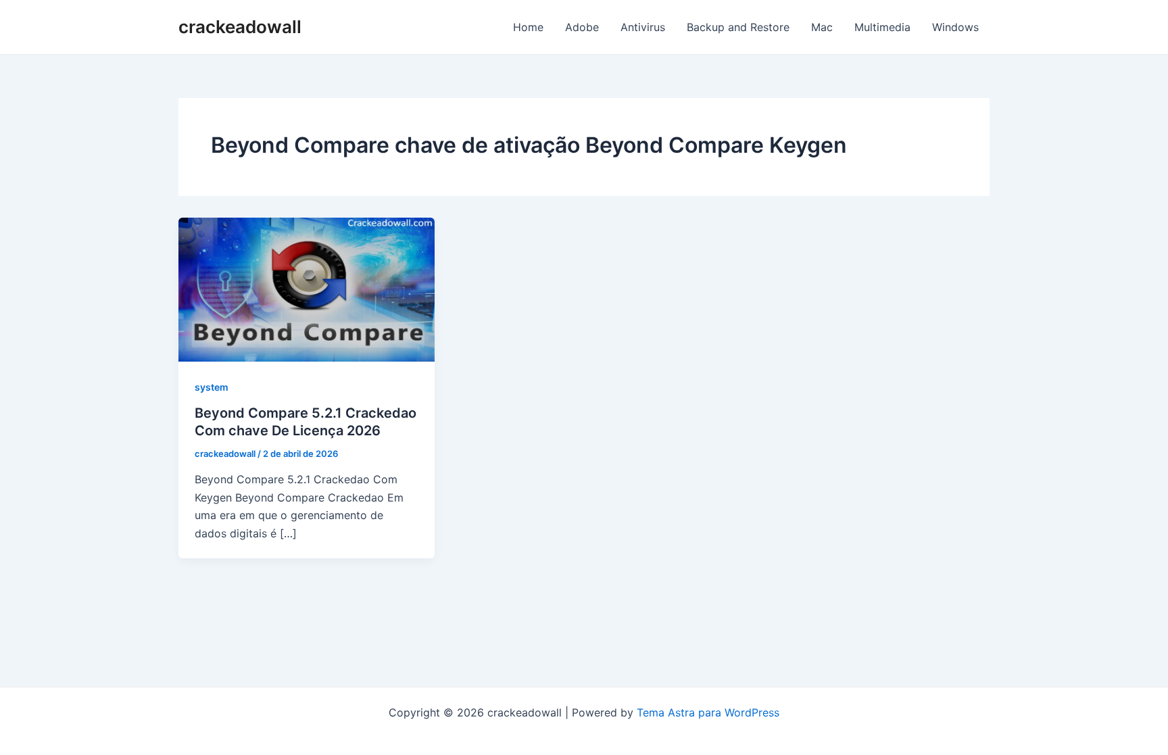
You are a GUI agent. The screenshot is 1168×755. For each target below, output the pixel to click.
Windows (955, 27)
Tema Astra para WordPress (708, 712)
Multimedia (882, 27)
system (211, 387)
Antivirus (642, 27)
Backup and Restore (738, 27)
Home (528, 27)
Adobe (582, 27)
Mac (822, 27)
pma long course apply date (584, 730)
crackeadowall (239, 26)
